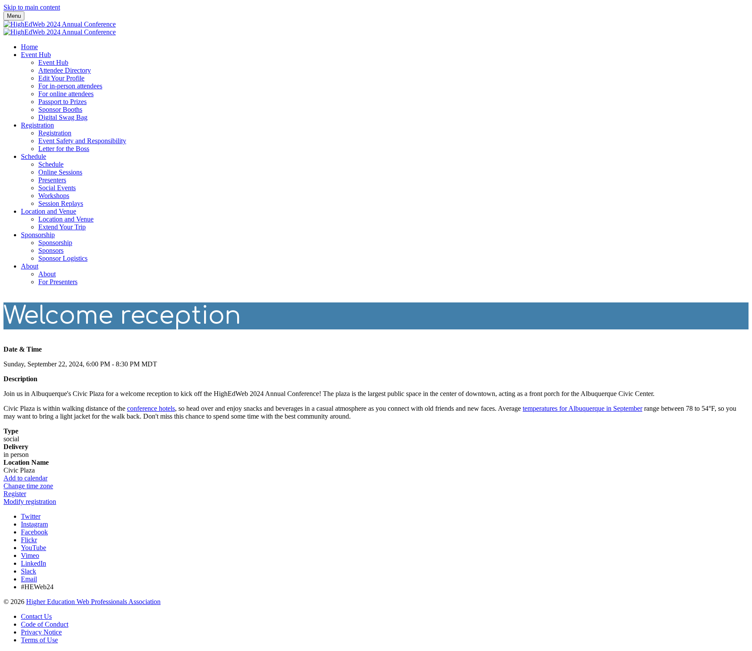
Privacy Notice (41, 632)
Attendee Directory (64, 70)
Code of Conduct (44, 624)
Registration (37, 125)
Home (29, 46)
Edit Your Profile (61, 78)
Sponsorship (38, 234)
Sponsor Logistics (62, 258)
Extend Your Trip (62, 227)
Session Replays (60, 203)
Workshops (53, 195)
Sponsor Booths (60, 109)
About (29, 266)
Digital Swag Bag (62, 117)
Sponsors (51, 250)
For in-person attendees (70, 86)
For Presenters (57, 281)
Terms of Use (39, 640)
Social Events (57, 187)
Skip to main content (31, 7)
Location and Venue (48, 211)
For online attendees (66, 93)
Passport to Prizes (62, 101)
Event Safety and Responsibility (82, 140)
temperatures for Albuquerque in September (582, 408)
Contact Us (36, 616)
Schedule (33, 156)
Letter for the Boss (63, 148)
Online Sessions (60, 172)
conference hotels (151, 408)
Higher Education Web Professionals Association (93, 601)
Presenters (52, 180)
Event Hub (36, 54)
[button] (25, 478)
